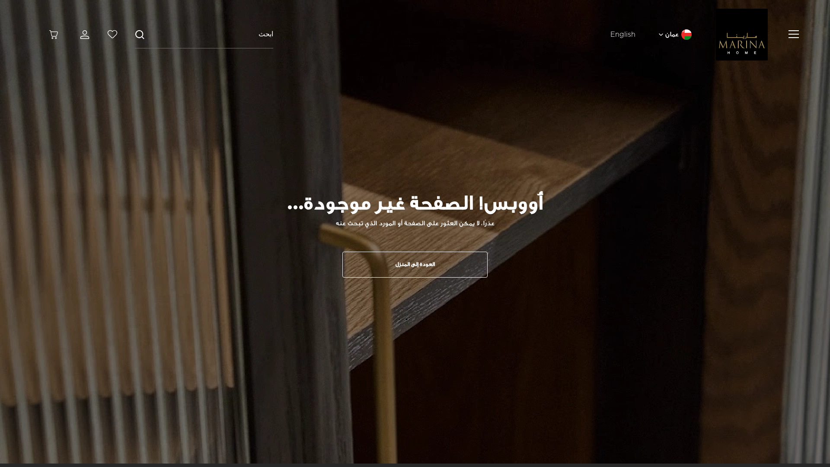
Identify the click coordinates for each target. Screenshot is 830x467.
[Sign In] (83, 34)
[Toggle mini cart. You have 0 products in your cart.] (53, 34)
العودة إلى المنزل (415, 264)
